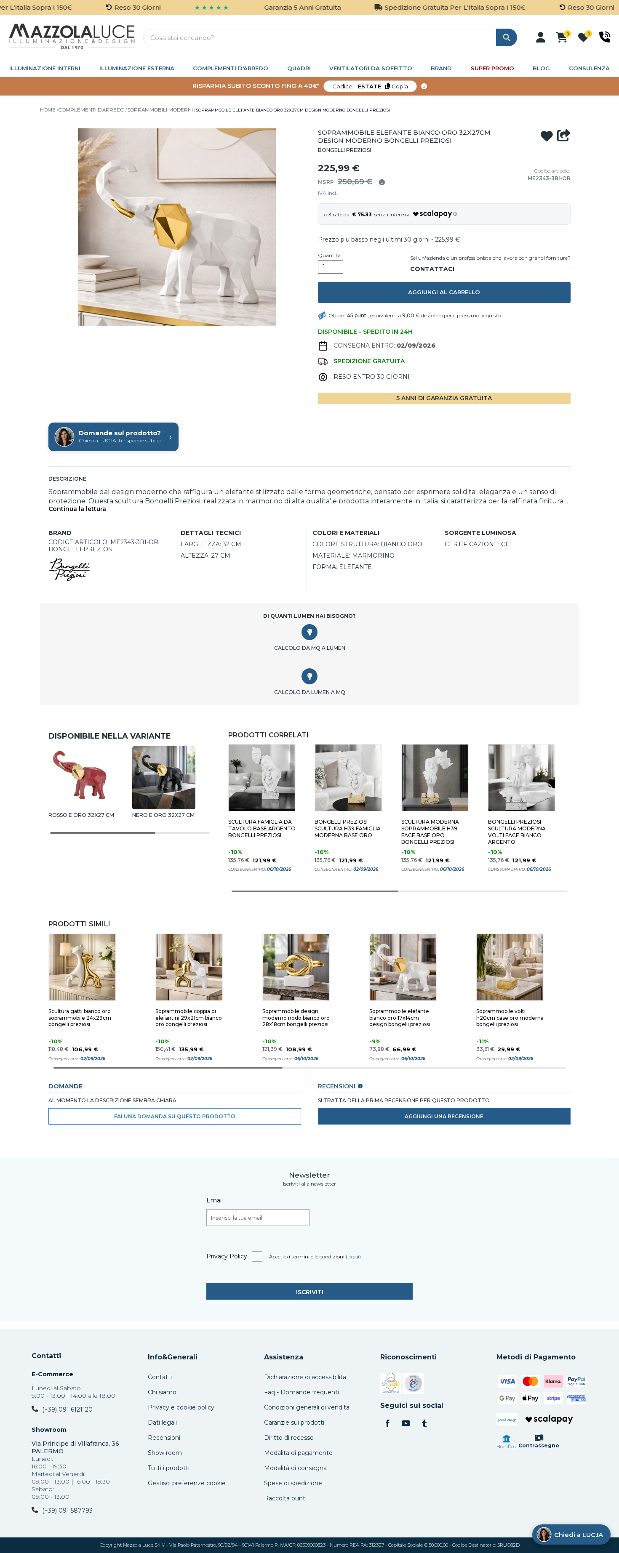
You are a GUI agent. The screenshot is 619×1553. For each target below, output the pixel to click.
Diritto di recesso (289, 1437)
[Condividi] (564, 136)
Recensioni (164, 1437)
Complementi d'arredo (230, 68)
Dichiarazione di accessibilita (305, 1377)
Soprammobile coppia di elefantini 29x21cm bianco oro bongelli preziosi (188, 1018)
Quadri (299, 68)
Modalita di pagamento (298, 1453)
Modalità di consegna (295, 1468)
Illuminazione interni (44, 68)
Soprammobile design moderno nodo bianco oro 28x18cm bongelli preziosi (296, 1018)
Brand (441, 68)
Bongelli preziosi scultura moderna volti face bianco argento (517, 832)
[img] (382, 182)
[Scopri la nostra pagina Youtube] (406, 1424)
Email (214, 1200)
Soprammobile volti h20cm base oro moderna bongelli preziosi (510, 1018)
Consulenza (589, 68)
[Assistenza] (605, 37)
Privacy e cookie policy (181, 1407)
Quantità (329, 255)
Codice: (370, 86)
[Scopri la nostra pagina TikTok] (424, 1424)
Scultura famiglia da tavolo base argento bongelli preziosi (262, 828)
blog (541, 68)
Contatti (46, 1356)
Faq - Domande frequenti (301, 1392)
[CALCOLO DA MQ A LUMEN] (309, 632)
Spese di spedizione (293, 1483)
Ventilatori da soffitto (370, 68)
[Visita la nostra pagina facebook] (387, 1424)
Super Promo (492, 68)
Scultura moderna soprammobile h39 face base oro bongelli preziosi (430, 832)
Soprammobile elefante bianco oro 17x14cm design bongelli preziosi (399, 1018)
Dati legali (162, 1422)
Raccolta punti (285, 1498)
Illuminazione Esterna (136, 68)
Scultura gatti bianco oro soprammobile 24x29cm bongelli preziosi (79, 1018)
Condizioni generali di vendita (307, 1407)
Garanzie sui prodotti (294, 1422)
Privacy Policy (226, 1256)
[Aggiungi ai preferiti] (547, 136)
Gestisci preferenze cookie (187, 1483)
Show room (165, 1453)
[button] (540, 37)
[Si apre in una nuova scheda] (390, 1384)
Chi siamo (162, 1392)
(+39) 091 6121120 (67, 1409)
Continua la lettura (77, 509)
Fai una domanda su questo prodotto (174, 1116)
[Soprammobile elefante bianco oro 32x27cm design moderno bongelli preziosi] (177, 228)
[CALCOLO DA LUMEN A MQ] (309, 676)
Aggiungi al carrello (444, 292)
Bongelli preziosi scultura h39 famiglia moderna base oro (348, 828)
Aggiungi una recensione (444, 1116)
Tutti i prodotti (168, 1468)
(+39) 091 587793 (67, 1510)
